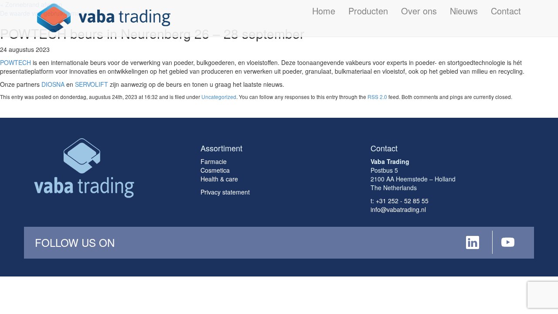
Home (323, 10)
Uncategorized (218, 96)
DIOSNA (53, 84)
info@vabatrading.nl (398, 209)
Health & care (219, 178)
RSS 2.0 (377, 96)
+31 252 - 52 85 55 (402, 200)
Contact (506, 10)
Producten (368, 10)
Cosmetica (215, 170)
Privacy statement (225, 192)
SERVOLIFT (91, 84)
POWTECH (15, 62)
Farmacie (214, 161)
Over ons (419, 10)
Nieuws (464, 10)
